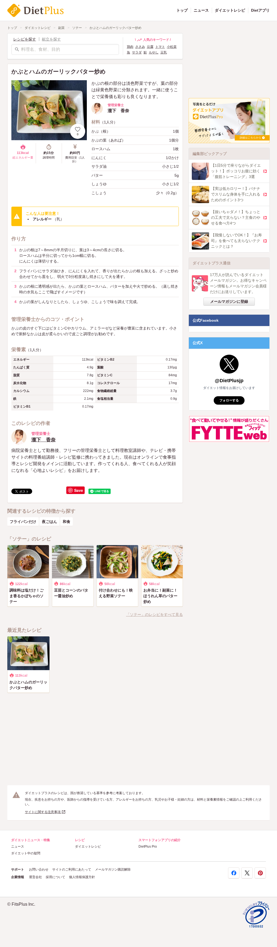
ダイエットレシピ (230, 10)
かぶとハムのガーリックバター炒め (115, 28)
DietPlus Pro (147, 846)
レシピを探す (24, 39)
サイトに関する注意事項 (43, 812)
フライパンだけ (23, 521)
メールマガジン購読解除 (113, 869)
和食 (66, 521)
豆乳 (163, 52)
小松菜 (172, 47)
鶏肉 (130, 47)
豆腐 (150, 47)
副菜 (61, 28)
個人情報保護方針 (82, 877)
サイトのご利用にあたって (71, 869)
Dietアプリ (260, 10)
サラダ (137, 52)
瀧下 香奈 (43, 439)
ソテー (77, 28)
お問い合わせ (38, 869)
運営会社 (35, 877)
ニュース (201, 10)
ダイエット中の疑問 (25, 853)
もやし (154, 52)
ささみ (140, 47)
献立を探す (51, 39)
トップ (182, 10)
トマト (160, 47)
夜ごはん (49, 521)
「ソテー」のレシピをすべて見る (154, 614)
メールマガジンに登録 (229, 301)
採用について (55, 877)
